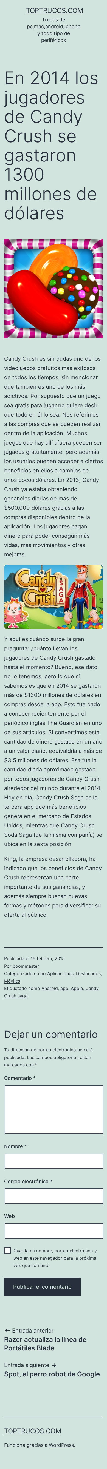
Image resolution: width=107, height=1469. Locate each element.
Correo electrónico (28, 1181)
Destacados (88, 973)
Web (9, 1216)
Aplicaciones (60, 973)
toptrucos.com (54, 11)
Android (49, 988)
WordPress (61, 1445)
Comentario (20, 1078)
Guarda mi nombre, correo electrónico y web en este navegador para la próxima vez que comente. (55, 1258)
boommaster (26, 966)
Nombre (15, 1146)
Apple (77, 988)
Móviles (12, 981)
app (64, 988)
